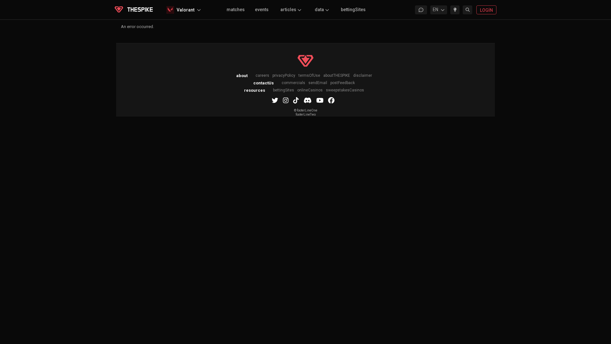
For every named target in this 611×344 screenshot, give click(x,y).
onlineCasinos (310, 90)
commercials (293, 83)
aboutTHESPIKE (336, 76)
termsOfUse (309, 76)
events (262, 9)
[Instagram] (286, 100)
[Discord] (308, 100)
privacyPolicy (283, 76)
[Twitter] (275, 100)
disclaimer (362, 76)
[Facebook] (331, 100)
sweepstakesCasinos (345, 90)
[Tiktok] (296, 100)
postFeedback (342, 83)
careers (262, 76)
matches (236, 9)
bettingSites (353, 9)
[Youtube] (320, 100)
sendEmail (317, 83)
